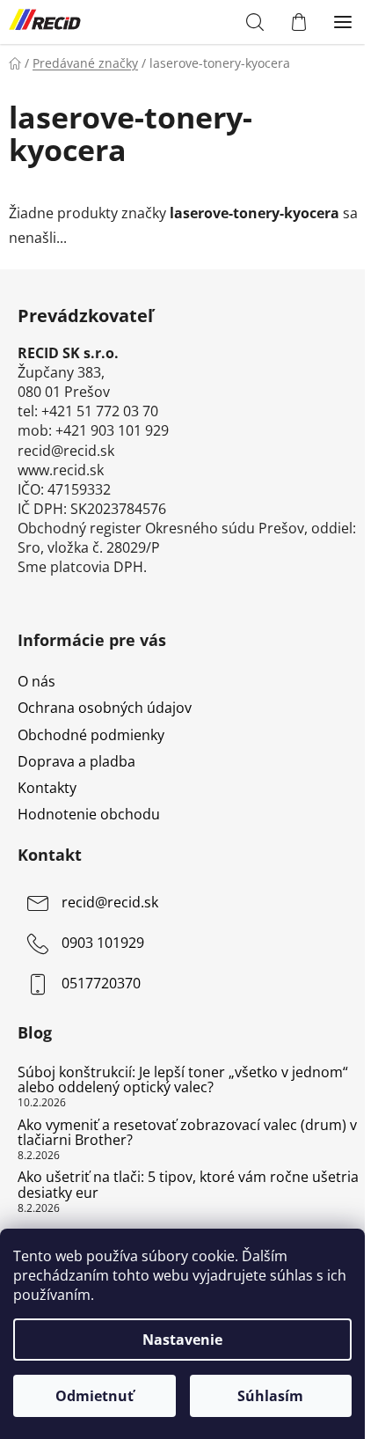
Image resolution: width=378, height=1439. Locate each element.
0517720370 (101, 983)
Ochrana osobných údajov (105, 707)
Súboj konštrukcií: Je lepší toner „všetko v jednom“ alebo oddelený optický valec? (183, 1080)
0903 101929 (103, 942)
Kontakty (47, 787)
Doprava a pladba (76, 761)
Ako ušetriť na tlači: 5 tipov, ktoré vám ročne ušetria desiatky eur (188, 1185)
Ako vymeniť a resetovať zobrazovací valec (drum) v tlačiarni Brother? (187, 1133)
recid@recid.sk (110, 902)
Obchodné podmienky (91, 735)
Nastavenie (182, 1339)
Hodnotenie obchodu (89, 814)
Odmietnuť (94, 1396)
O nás (36, 681)
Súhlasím (270, 1396)
